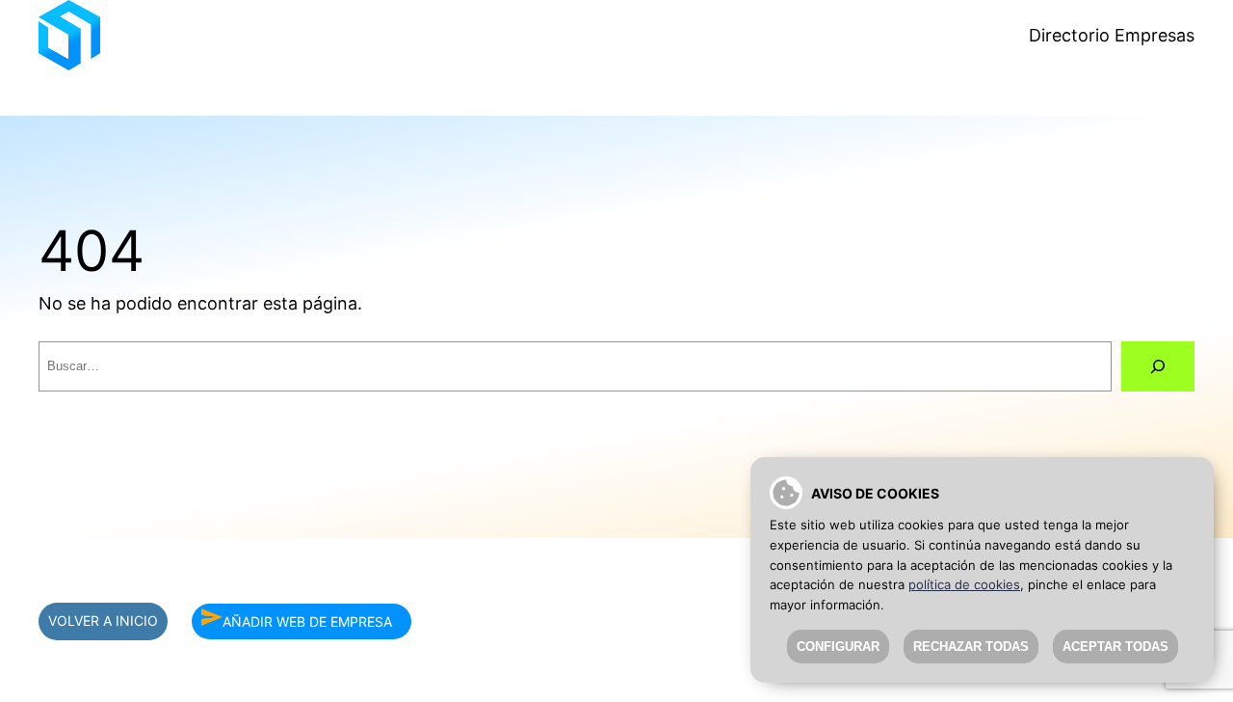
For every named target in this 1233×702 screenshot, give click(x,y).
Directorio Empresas (1111, 35)
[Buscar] (1157, 366)
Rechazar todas (971, 646)
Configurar (838, 646)
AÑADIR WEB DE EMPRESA (307, 620)
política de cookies (964, 584)
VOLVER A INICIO (103, 620)
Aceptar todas (1115, 646)
